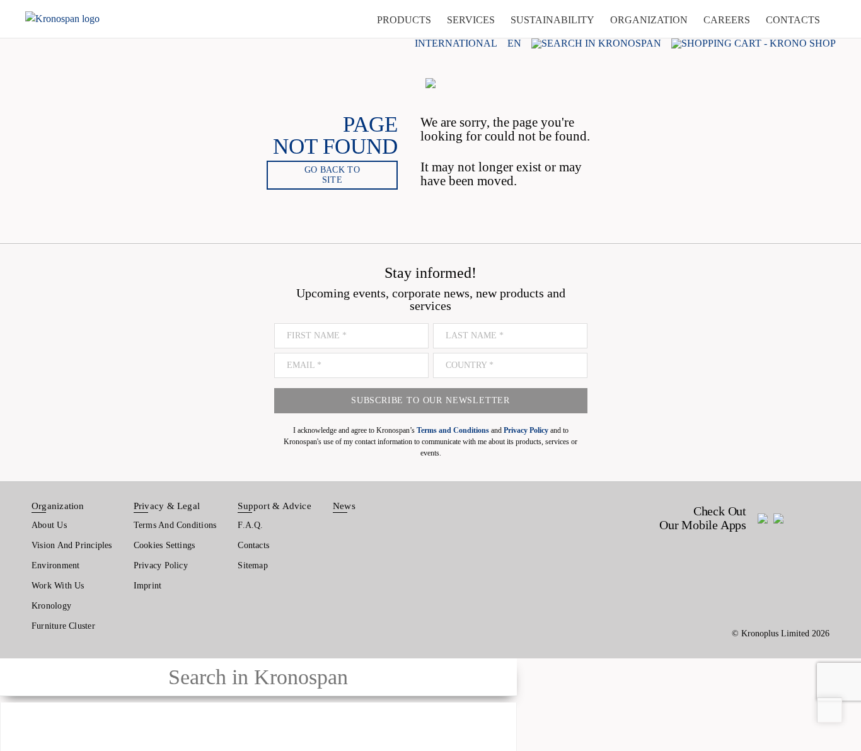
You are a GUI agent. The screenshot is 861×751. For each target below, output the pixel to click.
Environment (55, 565)
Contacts (253, 545)
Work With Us (58, 585)
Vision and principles (72, 545)
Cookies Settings (164, 545)
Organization (58, 506)
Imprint (148, 585)
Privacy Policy (161, 565)
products (404, 19)
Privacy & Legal (167, 506)
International (456, 43)
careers (726, 19)
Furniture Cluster (63, 626)
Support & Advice (274, 506)
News (344, 506)
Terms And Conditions (175, 525)
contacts (793, 19)
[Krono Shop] (753, 43)
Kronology (51, 606)
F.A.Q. (250, 525)
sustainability (552, 19)
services (471, 19)
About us (49, 525)
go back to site (332, 175)
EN (514, 43)
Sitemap (253, 565)
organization (649, 19)
